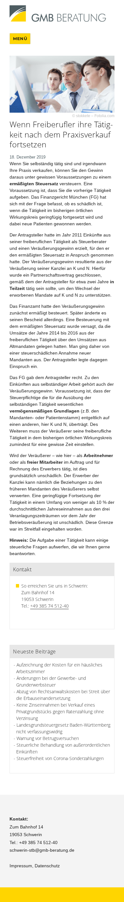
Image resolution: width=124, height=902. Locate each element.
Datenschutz (47, 865)
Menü (20, 38)
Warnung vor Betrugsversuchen (48, 738)
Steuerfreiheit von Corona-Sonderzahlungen (60, 758)
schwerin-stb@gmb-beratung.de (42, 850)
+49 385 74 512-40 (49, 606)
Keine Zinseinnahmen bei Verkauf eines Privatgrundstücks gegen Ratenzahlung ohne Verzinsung (60, 711)
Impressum (21, 865)
